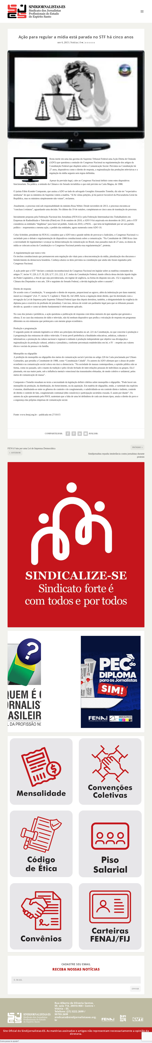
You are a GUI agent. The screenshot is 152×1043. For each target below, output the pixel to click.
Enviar (135, 989)
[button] (9, 1041)
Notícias (74, 42)
